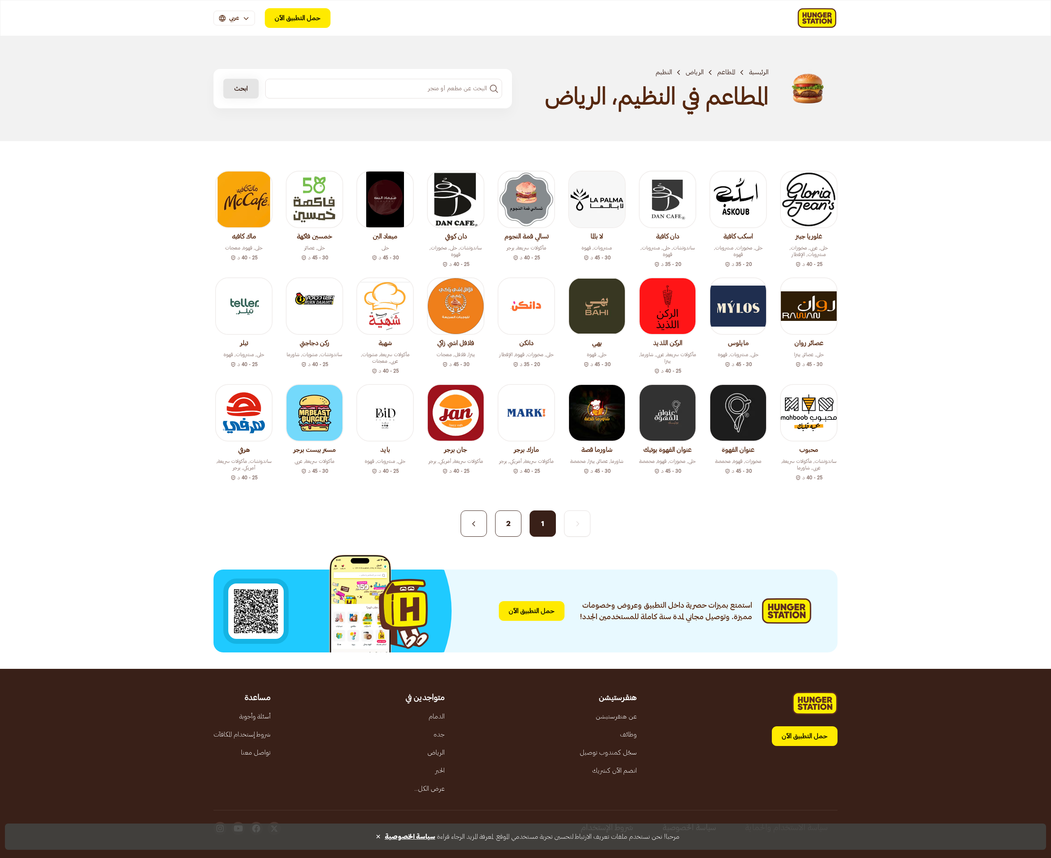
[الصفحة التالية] (474, 523)
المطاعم (726, 72)
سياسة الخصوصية (410, 836)
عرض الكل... (429, 788)
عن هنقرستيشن (616, 716)
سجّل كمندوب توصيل (608, 752)
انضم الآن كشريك (614, 770)
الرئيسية (759, 72)
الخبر (440, 770)
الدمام (437, 716)
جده (439, 734)
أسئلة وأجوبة (255, 716)
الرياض (695, 72)
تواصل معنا (256, 752)
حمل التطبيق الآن (298, 18)
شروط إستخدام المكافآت (242, 734)
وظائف (628, 734)
